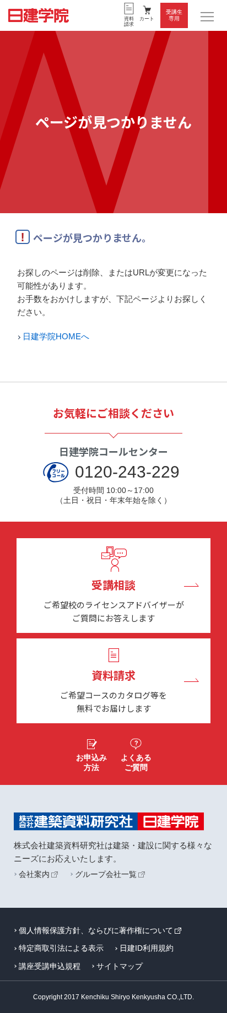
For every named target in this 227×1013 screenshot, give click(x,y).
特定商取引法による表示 (61, 948)
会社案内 (34, 874)
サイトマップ (119, 966)
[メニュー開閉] (207, 17)
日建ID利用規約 (147, 948)
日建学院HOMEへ (56, 336)
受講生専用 (174, 15)
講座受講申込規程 (49, 966)
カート (146, 18)
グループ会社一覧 (106, 874)
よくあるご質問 (136, 762)
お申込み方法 (91, 762)
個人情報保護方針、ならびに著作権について (96, 930)
